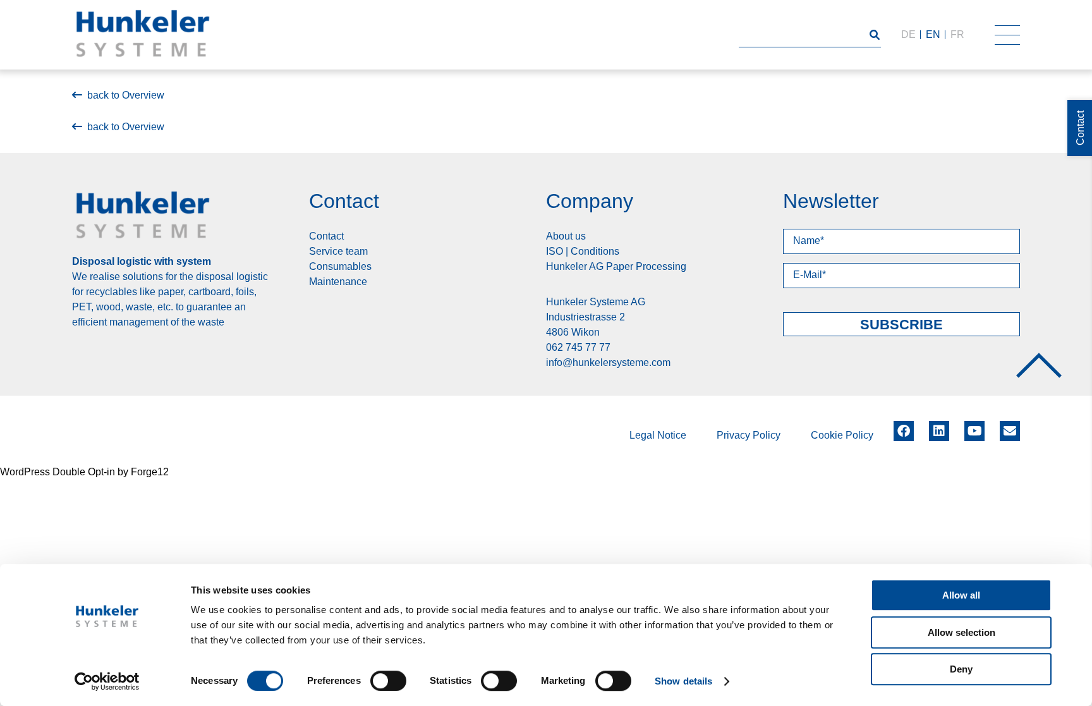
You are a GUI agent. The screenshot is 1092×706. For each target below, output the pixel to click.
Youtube (974, 427)
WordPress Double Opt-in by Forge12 (84, 471)
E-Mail (1009, 431)
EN (933, 34)
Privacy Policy (748, 435)
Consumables (340, 266)
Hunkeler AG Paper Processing (616, 266)
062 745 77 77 (578, 347)
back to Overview (125, 95)
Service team (338, 251)
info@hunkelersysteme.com (608, 362)
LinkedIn (939, 427)
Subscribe (901, 324)
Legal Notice (657, 435)
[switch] (388, 681)
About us (566, 236)
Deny (961, 669)
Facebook (903, 427)
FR (957, 34)
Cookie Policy (842, 435)
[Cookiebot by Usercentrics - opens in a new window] (107, 681)
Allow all (961, 595)
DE (908, 34)
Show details (683, 681)
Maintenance (338, 281)
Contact (326, 236)
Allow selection (961, 632)
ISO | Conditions (582, 251)
